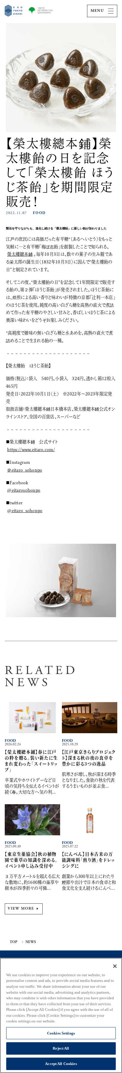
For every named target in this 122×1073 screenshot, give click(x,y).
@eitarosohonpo (23, 490)
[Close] (114, 966)
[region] (61, 1015)
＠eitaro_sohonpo (24, 470)
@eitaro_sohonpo (24, 510)
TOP (13, 942)
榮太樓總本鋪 (20, 254)
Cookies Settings (61, 1033)
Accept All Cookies (61, 1063)
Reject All (61, 1048)
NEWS (30, 942)
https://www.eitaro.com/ (31, 449)
